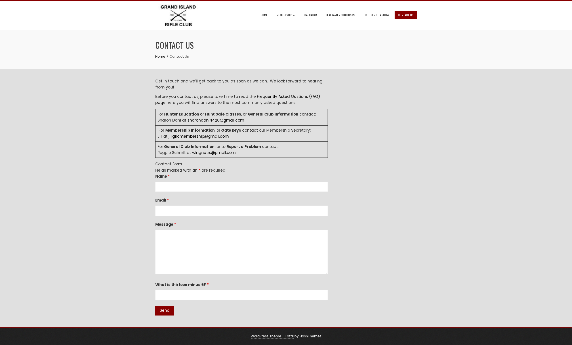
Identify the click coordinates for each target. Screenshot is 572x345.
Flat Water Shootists (340, 15)
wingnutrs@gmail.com (214, 152)
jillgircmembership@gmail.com (199, 136)
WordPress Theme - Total (272, 336)
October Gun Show (376, 15)
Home (264, 15)
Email (162, 200)
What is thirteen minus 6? (182, 284)
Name (162, 176)
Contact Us (405, 15)
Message (165, 224)
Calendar (310, 15)
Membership (284, 15)
